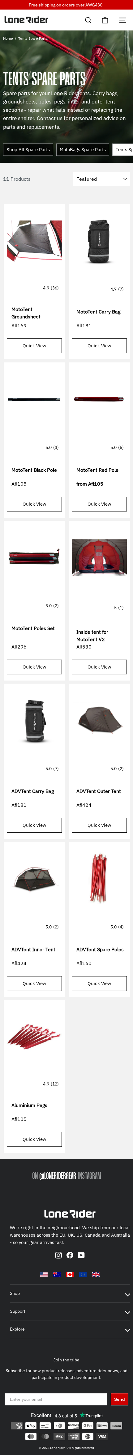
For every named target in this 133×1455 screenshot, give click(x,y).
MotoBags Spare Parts (83, 149)
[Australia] (57, 1274)
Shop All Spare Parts (28, 149)
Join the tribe (66, 1360)
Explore (17, 1329)
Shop (15, 1293)
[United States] (44, 1274)
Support (17, 1311)
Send (119, 1399)
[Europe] (83, 1274)
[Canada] (70, 1274)
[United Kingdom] (96, 1274)
